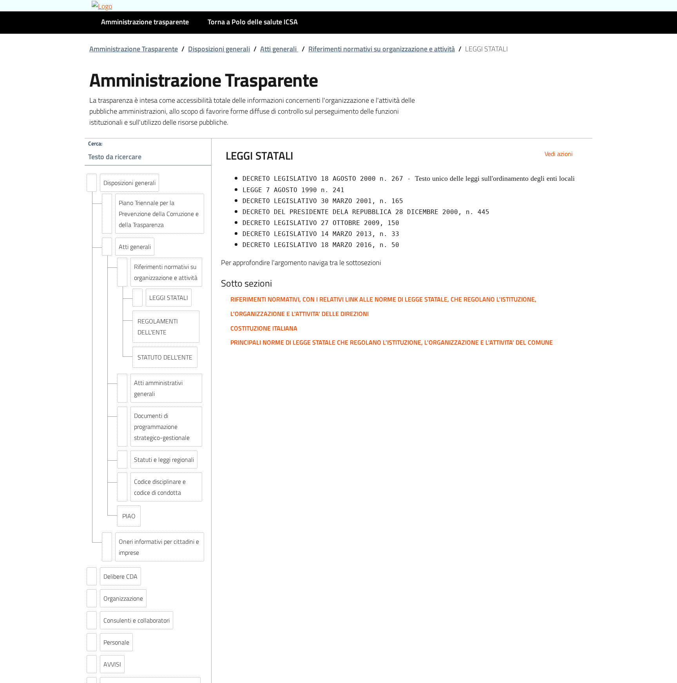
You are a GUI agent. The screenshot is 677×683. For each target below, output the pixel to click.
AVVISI (112, 664)
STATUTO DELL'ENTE (165, 357)
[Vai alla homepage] (338, 5)
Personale (116, 642)
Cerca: (95, 143)
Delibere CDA (120, 576)
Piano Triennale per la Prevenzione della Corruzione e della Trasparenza (159, 213)
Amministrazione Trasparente (133, 49)
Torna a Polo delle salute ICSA (253, 21)
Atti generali (279, 49)
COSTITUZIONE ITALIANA (263, 328)
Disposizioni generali (219, 49)
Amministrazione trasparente (145, 21)
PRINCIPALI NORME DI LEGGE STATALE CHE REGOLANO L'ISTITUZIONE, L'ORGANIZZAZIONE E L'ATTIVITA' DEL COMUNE (391, 342)
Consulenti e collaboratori (136, 620)
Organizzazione (123, 598)
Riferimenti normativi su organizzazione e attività (381, 49)
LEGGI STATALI (168, 297)
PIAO (129, 516)
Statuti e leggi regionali (164, 459)
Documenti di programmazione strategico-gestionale (162, 426)
